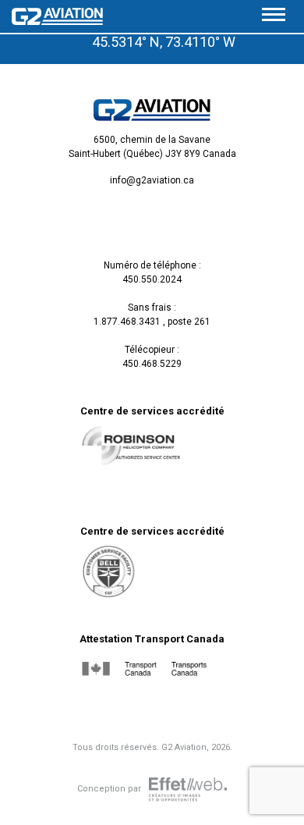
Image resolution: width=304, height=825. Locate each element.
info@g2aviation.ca (152, 180)
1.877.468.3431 (127, 321)
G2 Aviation (184, 747)
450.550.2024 (152, 279)
